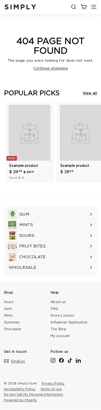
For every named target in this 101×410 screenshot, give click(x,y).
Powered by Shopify (20, 400)
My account (60, 336)
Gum (8, 308)
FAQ (54, 308)
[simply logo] (20, 7)
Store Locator (62, 315)
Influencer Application (68, 322)
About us (58, 302)
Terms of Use (51, 389)
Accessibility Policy (20, 389)
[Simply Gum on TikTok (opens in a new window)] (69, 360)
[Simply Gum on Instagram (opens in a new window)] (52, 360)
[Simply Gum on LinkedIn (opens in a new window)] (78, 360)
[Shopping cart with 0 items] (83, 7)
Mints (8, 315)
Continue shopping (50, 68)
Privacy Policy (53, 383)
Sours (8, 302)
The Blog (58, 329)
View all (90, 93)
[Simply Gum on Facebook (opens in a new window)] (61, 360)
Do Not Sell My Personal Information (33, 394)
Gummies (12, 322)
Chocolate (12, 329)
